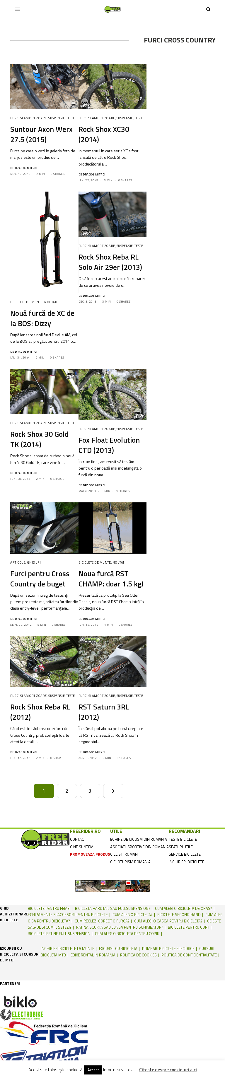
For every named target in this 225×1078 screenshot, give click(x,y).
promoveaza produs (90, 854)
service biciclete (185, 854)
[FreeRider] (112, 9)
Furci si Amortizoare (28, 118)
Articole (17, 562)
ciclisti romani (124, 854)
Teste (70, 118)
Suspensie (56, 118)
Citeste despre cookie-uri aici (168, 1070)
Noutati (50, 302)
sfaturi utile (181, 847)
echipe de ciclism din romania (138, 839)
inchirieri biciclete (186, 862)
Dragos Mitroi (26, 168)
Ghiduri (34, 562)
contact (78, 839)
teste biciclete (183, 839)
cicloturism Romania (130, 862)
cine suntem (81, 847)
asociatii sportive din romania (139, 847)
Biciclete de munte (26, 302)
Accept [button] (93, 1070)
